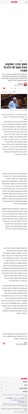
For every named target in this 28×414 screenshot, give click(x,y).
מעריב (26, 60)
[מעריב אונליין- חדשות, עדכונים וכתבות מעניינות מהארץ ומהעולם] (14, 2)
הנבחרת (21, 60)
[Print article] (12, 88)
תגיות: (25, 342)
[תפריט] (26, 2)
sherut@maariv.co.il (16, 400)
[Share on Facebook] (22, 88)
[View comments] (4, 88)
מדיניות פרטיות (17, 412)
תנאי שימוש (24, 412)
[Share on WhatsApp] (15, 88)
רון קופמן (20, 84)
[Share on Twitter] (19, 88)
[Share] (26, 88)
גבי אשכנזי (24, 344)
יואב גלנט (18, 344)
